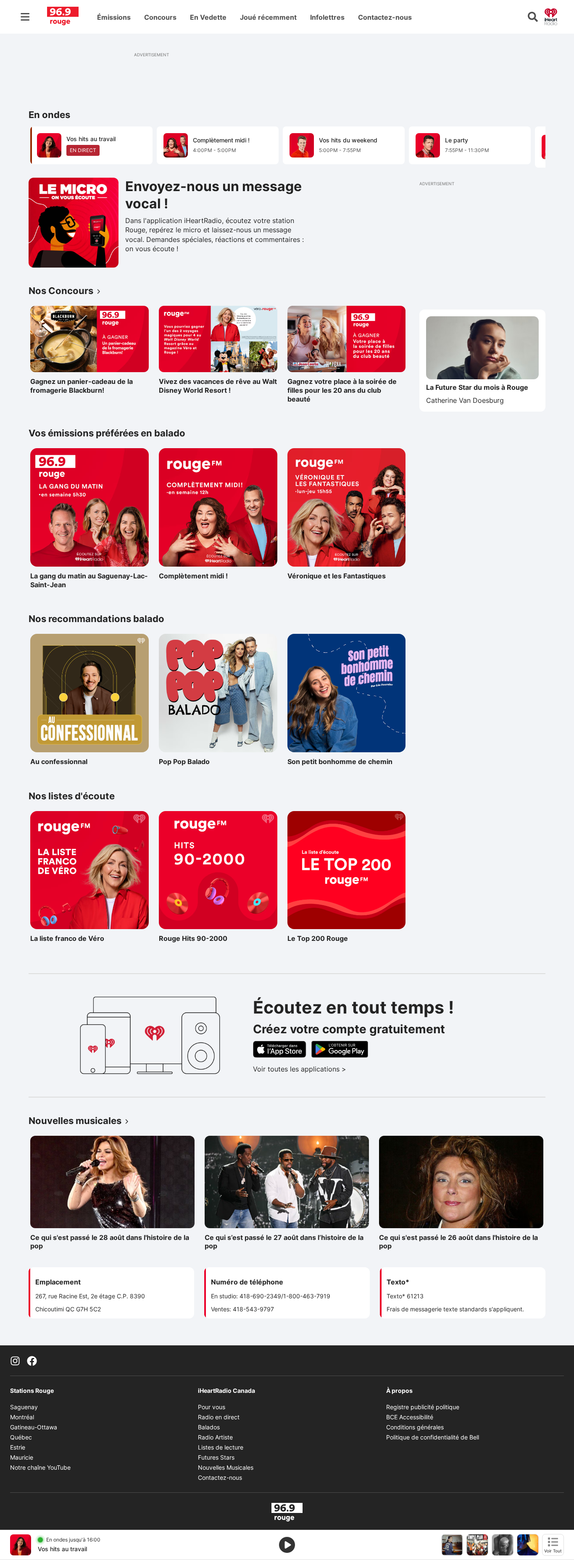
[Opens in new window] (73, 223)
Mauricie (21, 1457)
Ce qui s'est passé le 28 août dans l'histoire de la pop (109, 1241)
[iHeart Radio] (551, 16)
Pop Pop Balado (195, 761)
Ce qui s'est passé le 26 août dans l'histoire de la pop (458, 1241)
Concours (160, 17)
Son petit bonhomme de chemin (339, 761)
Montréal (22, 1417)
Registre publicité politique (422, 1406)
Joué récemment (268, 17)
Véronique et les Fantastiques (336, 576)
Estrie (17, 1447)
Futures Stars (216, 1457)
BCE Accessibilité (409, 1417)
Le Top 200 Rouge (324, 938)
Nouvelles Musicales (225, 1467)
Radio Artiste (215, 1437)
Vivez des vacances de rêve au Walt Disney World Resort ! (218, 385)
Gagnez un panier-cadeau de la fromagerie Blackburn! (81, 385)
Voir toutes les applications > (334, 1069)
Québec (21, 1437)
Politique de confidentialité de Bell (432, 1437)
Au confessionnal (66, 761)
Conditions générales (415, 1427)
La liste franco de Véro (67, 938)
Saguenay (24, 1406)
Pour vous (211, 1406)
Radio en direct (219, 1417)
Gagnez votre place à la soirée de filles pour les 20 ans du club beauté (342, 390)
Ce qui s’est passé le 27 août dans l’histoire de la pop (284, 1241)
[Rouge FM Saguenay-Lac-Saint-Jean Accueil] (63, 17)
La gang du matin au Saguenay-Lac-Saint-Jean (89, 580)
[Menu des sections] (25, 16)
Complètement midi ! (195, 576)
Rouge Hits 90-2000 (195, 938)
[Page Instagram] (15, 1360)
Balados (209, 1427)
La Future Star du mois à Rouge (477, 387)
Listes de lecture (220, 1447)
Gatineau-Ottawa (33, 1427)
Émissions (114, 17)
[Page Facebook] (32, 1360)
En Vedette (208, 17)
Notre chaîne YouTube (40, 1467)
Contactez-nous (385, 17)
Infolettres (327, 17)
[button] (528, 146)
